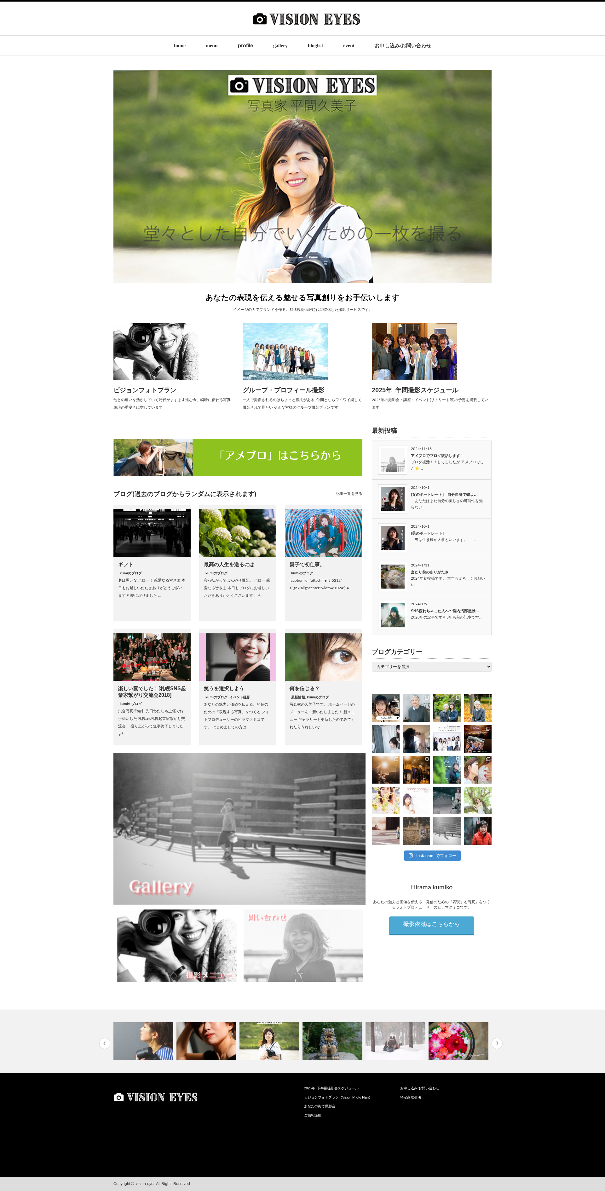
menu (212, 45)
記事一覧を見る (349, 493)
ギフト (125, 564)
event (348, 45)
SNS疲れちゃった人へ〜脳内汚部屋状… (445, 611)
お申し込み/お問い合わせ (403, 45)
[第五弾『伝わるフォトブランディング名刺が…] (333, 1041)
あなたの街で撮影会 (319, 1106)
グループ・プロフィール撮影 (284, 390)
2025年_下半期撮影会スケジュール (331, 1088)
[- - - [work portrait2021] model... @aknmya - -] (478, 801)
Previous (104, 1043)
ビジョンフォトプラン (144, 390)
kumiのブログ (131, 573)
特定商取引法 (410, 1097)
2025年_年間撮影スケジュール (415, 390)
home (180, 45)
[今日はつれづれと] (270, 1041)
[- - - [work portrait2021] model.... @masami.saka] (386, 831)
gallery (280, 45)
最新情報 (298, 697)
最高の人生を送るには (229, 564)
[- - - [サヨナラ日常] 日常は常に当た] (416, 831)
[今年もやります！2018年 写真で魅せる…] (396, 1041)
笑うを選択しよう (224, 688)
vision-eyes (145, 1184)
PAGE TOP (586, 1148)
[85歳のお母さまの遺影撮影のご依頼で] (416, 708)
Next (497, 1043)
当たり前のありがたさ (430, 572)
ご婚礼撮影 (312, 1115)
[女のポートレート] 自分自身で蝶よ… (444, 494)
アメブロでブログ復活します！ (437, 455)
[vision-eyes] (306, 30)
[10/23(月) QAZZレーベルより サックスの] (386, 770)
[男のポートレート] (427, 533)
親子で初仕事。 (307, 564)
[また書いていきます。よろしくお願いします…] (207, 1041)
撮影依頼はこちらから (431, 924)
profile (245, 45)
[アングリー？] (459, 1041)
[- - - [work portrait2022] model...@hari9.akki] (447, 801)
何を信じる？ (305, 688)
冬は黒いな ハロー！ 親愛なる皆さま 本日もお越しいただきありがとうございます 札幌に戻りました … (151, 587)
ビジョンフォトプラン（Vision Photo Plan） (338, 1097)
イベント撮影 (239, 697)
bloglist (315, 45)
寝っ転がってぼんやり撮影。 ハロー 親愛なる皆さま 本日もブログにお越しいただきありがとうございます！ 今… (237, 587)
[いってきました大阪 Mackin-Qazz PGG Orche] (478, 739)
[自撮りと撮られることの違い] (144, 1041)
